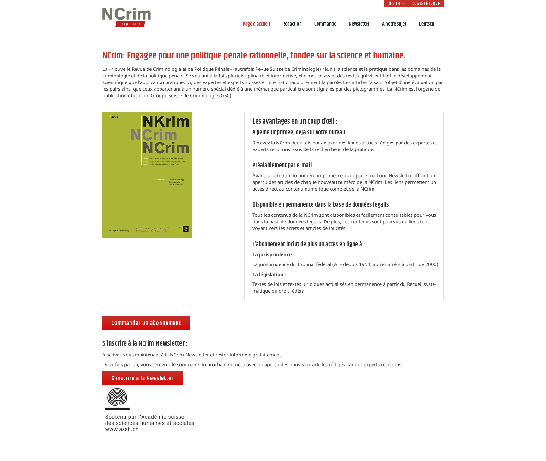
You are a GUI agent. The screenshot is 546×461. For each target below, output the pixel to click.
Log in (396, 3)
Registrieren (426, 3)
